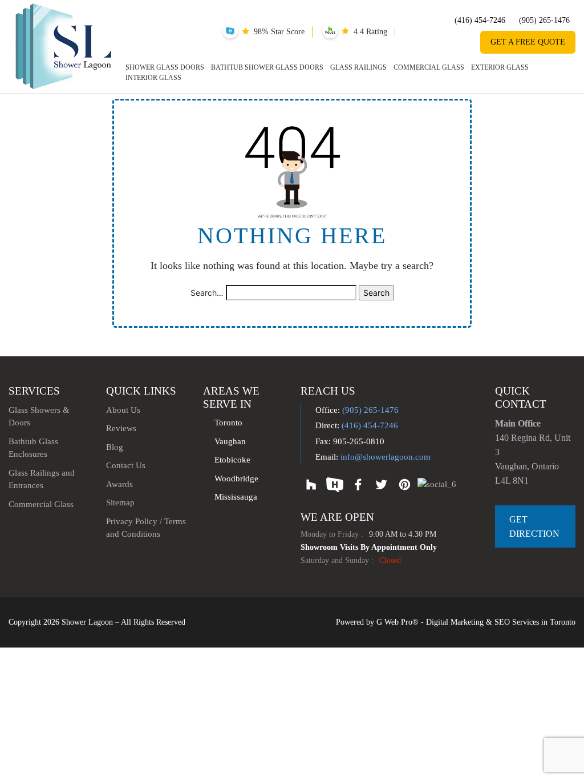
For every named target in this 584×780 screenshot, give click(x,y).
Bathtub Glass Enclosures (33, 448)
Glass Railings (358, 67)
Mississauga (235, 496)
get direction (534, 526)
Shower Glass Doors (164, 67)
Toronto (228, 422)
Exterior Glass (500, 67)
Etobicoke (232, 459)
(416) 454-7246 (480, 20)
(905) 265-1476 (544, 20)
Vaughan (230, 441)
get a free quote (527, 42)
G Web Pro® (397, 622)
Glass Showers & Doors (39, 416)
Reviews (121, 428)
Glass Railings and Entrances (42, 479)
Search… (207, 292)
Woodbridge (236, 478)
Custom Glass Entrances (328, 442)
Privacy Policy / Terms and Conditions (146, 528)
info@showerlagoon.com (385, 456)
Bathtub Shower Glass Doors (267, 67)
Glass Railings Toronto (326, 424)
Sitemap (120, 502)
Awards (119, 484)
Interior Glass (153, 78)
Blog (114, 447)
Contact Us (125, 465)
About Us (123, 410)
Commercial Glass (429, 67)
